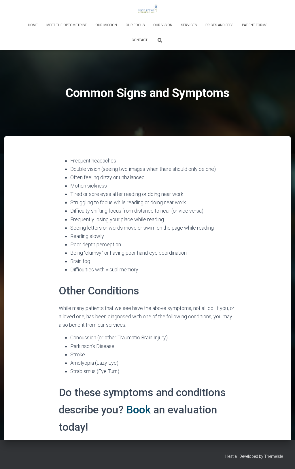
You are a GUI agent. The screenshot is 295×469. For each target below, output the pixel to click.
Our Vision (162, 25)
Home (33, 25)
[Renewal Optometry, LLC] (147, 10)
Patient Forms (254, 25)
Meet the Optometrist (66, 25)
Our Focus (135, 25)
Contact (140, 40)
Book (138, 410)
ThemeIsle (273, 456)
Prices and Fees (219, 25)
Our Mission (106, 25)
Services (189, 25)
